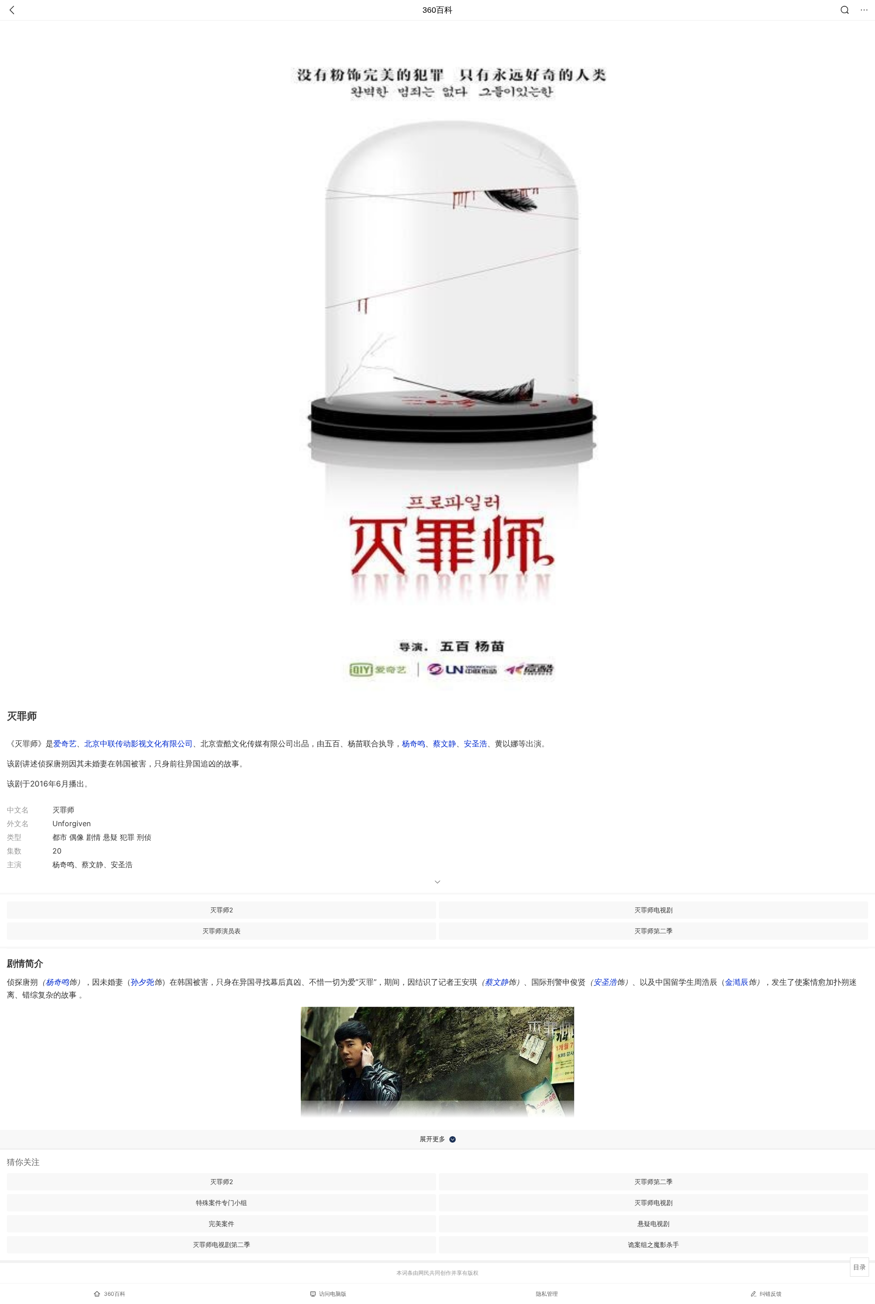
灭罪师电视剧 (653, 910)
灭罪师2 (221, 910)
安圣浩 (475, 743)
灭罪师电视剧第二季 (221, 1244)
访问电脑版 (332, 1293)
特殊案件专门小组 (221, 1202)
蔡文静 (444, 743)
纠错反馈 (771, 1293)
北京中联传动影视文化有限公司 (138, 743)
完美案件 (221, 1223)
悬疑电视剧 (653, 1223)
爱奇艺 (65, 743)
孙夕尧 (142, 982)
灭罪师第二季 (653, 931)
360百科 (437, 10)
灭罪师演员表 (221, 931)
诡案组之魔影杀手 (653, 1244)
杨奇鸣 (413, 743)
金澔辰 (736, 982)
